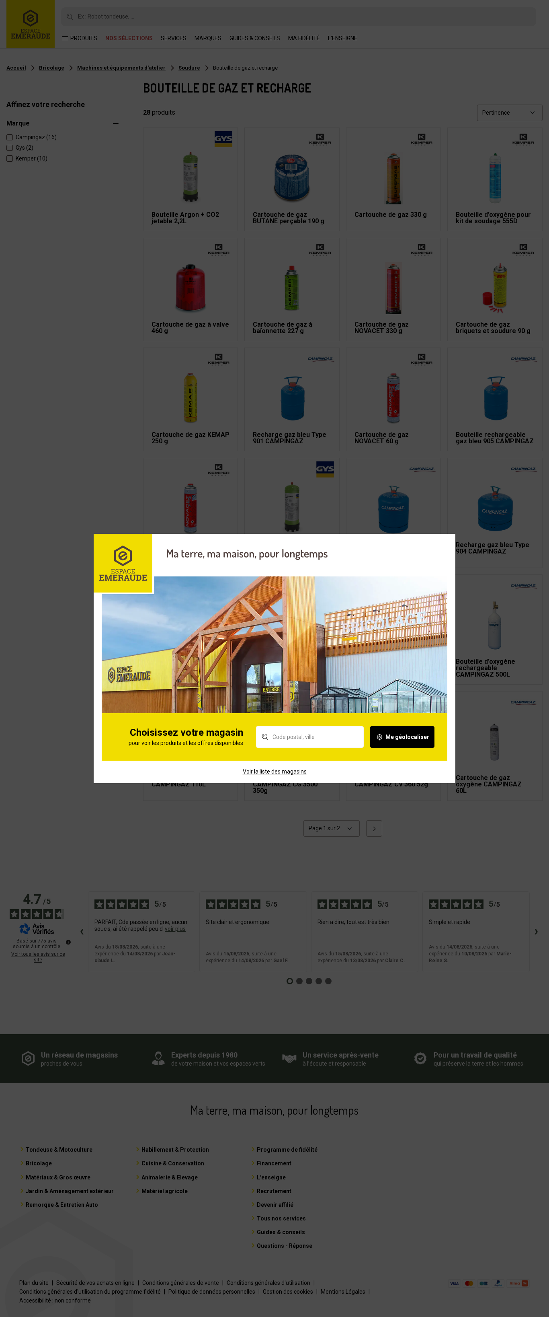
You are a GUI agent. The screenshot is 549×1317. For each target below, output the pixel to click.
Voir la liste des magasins (275, 771)
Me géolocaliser (407, 737)
